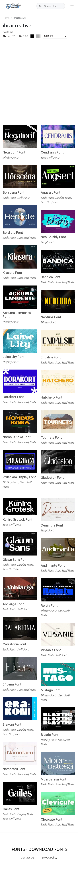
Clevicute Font (51, 819)
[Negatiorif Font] (20, 136)
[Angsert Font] (58, 176)
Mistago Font (51, 690)
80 (26, 36)
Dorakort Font (13, 397)
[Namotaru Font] (20, 753)
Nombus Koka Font (17, 437)
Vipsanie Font (51, 650)
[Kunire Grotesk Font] (20, 506)
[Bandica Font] (58, 261)
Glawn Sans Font (15, 560)
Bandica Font (50, 277)
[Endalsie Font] (58, 341)
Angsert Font (50, 192)
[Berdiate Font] (20, 216)
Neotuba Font (51, 317)
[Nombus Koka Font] (20, 421)
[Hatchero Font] (58, 381)
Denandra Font (52, 525)
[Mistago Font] (58, 674)
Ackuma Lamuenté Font (17, 315)
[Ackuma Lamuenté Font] (20, 297)
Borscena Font (13, 192)
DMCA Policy (49, 857)
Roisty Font (49, 605)
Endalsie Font (51, 357)
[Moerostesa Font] (58, 763)
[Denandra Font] (58, 509)
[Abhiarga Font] (20, 588)
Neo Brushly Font (53, 237)
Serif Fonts (23, 197)
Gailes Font (11, 809)
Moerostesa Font (53, 779)
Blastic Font (49, 735)
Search (40, 6)
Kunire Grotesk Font (17, 519)
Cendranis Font (52, 152)
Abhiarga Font (13, 604)
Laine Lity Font (13, 357)
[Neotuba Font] (58, 301)
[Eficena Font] (20, 668)
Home (6, 17)
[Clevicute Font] (58, 803)
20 (13, 36)
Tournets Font (51, 437)
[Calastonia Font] (20, 628)
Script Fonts (48, 242)
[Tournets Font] (58, 421)
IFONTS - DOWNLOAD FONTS (39, 849)
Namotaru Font (14, 769)
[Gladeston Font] (58, 461)
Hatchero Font (51, 397)
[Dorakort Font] (20, 381)
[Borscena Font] (20, 176)
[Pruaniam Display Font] (20, 461)
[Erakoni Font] (20, 708)
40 (20, 36)
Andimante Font (53, 565)
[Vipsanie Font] (58, 634)
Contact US (27, 857)
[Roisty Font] (58, 589)
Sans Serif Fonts (26, 237)
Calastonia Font (14, 644)
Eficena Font (12, 684)
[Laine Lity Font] (20, 341)
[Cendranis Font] (58, 136)
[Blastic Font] (58, 719)
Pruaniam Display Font (19, 477)
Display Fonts (11, 157)
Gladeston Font (52, 477)
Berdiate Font (13, 232)
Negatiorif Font (14, 152)
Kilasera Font (12, 273)
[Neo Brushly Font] (58, 221)
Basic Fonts (9, 197)
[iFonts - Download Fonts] (15, 5)
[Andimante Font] (58, 549)
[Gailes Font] (20, 793)
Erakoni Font (12, 724)
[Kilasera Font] (20, 257)
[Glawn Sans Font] (20, 544)
